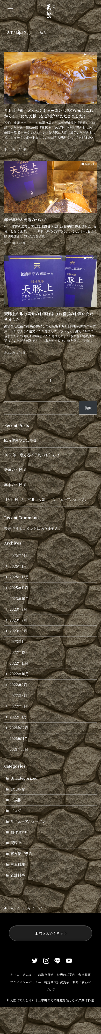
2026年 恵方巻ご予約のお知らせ (32, 454)
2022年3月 (18, 695)
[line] (56, 959)
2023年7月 (18, 620)
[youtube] (67, 959)
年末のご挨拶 (15, 484)
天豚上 (15, 842)
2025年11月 (19, 587)
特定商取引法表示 (56, 982)
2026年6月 (18, 555)
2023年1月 (18, 641)
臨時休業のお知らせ (20, 440)
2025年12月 (19, 576)
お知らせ (17, 789)
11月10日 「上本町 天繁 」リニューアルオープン (46, 499)
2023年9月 (18, 609)
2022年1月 (18, 716)
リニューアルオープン (28, 821)
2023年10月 (19, 598)
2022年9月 (18, 684)
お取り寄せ (46, 974)
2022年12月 (19, 652)
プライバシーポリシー (25, 982)
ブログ (15, 810)
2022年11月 (19, 663)
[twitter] (33, 959)
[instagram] (44, 959)
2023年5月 (18, 630)
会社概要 (84, 974)
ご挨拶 (15, 799)
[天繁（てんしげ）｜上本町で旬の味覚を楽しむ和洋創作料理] (50, 10)
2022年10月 (19, 673)
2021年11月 (19, 738)
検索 (88, 407)
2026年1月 (18, 566)
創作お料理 (19, 832)
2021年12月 (19, 727)
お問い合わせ (81, 982)
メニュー (29, 974)
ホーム (15, 974)
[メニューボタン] (10, 10)
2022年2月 (18, 706)
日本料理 (17, 864)
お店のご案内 (66, 974)
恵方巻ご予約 (21, 853)
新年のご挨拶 (15, 469)
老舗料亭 (17, 875)
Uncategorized (24, 778)
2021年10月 (19, 749)
